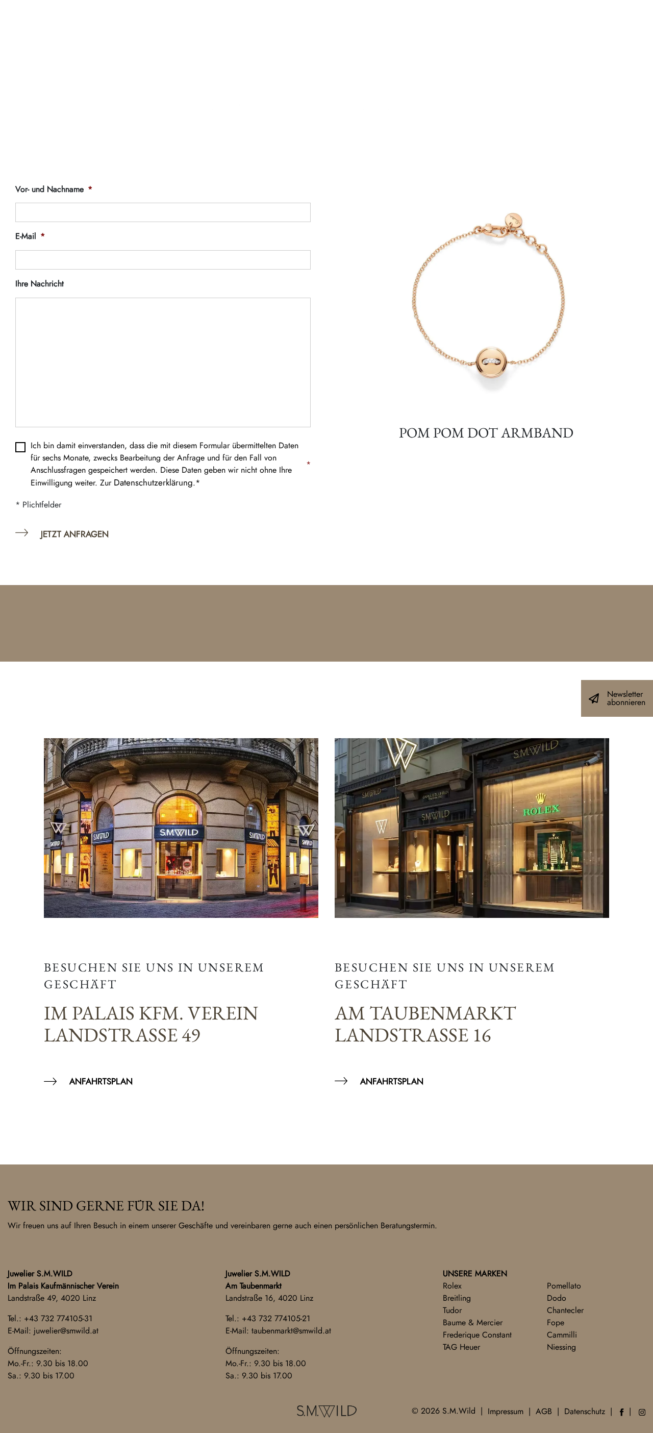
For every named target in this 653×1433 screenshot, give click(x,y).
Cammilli (562, 1335)
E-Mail (30, 236)
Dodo (556, 1298)
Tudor (452, 1310)
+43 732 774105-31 (58, 1318)
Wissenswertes (413, 66)
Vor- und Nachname (53, 189)
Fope (555, 1322)
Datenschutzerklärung (153, 482)
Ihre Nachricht (39, 284)
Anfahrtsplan (101, 1081)
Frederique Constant (477, 1335)
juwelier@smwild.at (66, 1331)
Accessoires (274, 66)
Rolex (452, 1286)
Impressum (505, 1411)
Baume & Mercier (473, 1322)
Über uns (491, 66)
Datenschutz (584, 1411)
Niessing (561, 1347)
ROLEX (158, 66)
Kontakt (37, 23)
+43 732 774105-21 (276, 1318)
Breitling (457, 1298)
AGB (544, 1411)
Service (340, 66)
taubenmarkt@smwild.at (291, 1331)
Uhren (209, 66)
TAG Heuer (461, 1347)
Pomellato (564, 1286)
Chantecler (565, 1310)
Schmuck (102, 66)
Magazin (553, 66)
